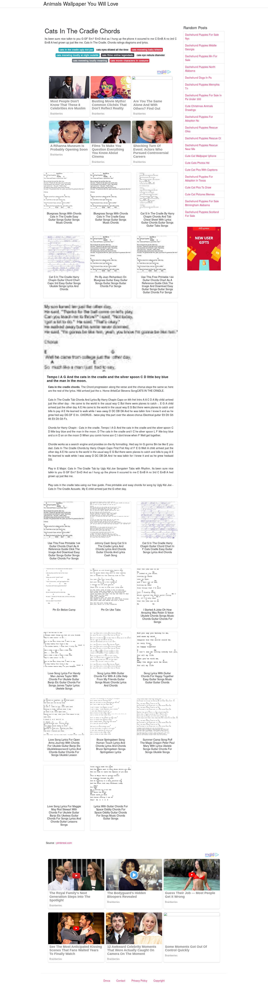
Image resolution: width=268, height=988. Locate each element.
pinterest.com (64, 843)
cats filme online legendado (117, 55)
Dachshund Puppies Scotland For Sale (202, 214)
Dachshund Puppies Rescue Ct (203, 138)
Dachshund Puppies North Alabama (200, 68)
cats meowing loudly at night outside (77, 55)
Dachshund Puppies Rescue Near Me (201, 147)
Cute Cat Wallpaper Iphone (200, 156)
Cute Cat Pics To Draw (198, 187)
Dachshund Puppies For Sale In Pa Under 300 (203, 97)
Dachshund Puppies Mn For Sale (201, 58)
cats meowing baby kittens (147, 49)
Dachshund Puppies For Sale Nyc (202, 36)
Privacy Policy (139, 980)
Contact (120, 980)
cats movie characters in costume (129, 60)
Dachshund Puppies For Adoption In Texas (199, 178)
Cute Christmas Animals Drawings (199, 108)
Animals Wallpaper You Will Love (80, 3)
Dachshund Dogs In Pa (198, 77)
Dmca (106, 980)
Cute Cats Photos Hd (197, 163)
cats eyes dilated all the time (112, 49)
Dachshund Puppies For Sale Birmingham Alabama (202, 203)
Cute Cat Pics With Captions (201, 169)
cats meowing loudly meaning (90, 60)
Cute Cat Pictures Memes (200, 194)
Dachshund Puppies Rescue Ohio (201, 129)
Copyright (159, 980)
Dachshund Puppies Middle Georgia (201, 47)
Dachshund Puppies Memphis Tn (202, 86)
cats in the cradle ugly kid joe (76, 49)
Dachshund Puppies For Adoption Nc (199, 118)
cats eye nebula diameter (151, 55)
